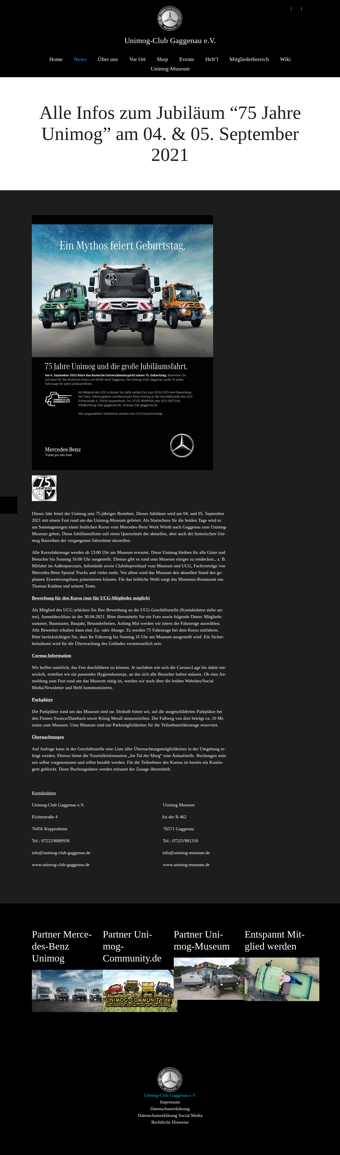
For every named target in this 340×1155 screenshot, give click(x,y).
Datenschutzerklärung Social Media (170, 1115)
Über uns (108, 59)
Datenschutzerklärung (170, 1108)
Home (56, 59)
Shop (162, 59)
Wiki (285, 59)
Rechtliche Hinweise (170, 1122)
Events (186, 59)
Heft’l (211, 59)
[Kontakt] (296, 8)
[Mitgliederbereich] (306, 8)
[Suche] (286, 8)
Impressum (170, 1101)
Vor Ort (137, 59)
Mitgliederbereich (249, 59)
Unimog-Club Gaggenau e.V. (170, 40)
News (80, 59)
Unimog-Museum (170, 68)
